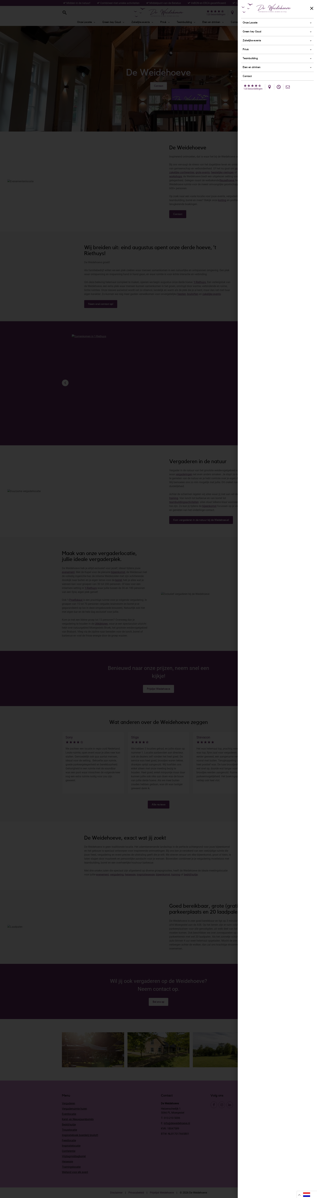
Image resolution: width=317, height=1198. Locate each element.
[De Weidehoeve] (266, 8)
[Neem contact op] (288, 87)
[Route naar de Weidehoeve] (270, 87)
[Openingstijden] (279, 87)
